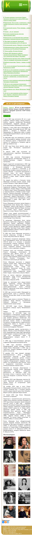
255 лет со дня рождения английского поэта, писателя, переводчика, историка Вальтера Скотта (16, 76)
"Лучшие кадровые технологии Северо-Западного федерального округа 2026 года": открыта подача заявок (15, 19)
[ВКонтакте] (3, 522)
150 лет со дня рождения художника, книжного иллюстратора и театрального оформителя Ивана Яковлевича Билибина (17, 71)
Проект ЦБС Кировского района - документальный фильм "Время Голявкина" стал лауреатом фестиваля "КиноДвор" (15, 55)
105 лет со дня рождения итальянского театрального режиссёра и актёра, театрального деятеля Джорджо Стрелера (17, 85)
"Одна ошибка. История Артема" (13, 51)
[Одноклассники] (6, 522)
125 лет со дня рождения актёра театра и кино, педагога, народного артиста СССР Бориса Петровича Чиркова (15, 94)
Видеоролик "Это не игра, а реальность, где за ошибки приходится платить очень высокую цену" (17, 24)
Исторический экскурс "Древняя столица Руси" (17, 45)
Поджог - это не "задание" (11, 31)
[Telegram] (8, 522)
